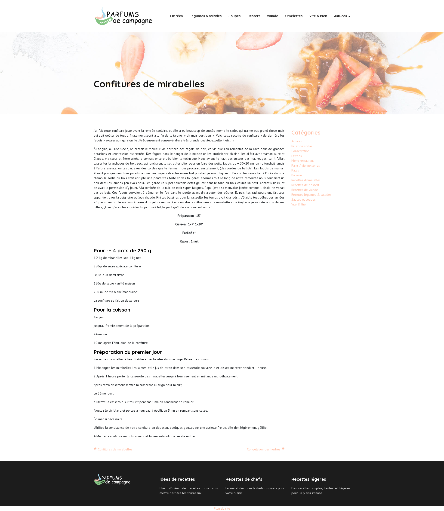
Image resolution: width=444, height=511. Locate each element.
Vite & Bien (318, 16)
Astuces (340, 16)
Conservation (300, 151)
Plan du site (222, 508)
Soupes (234, 16)
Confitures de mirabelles (115, 449)
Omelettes (293, 16)
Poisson (296, 175)
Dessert (253, 16)
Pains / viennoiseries (305, 165)
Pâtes (295, 170)
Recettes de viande (304, 190)
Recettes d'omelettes (306, 180)
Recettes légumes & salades (311, 195)
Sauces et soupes (303, 199)
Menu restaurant (302, 161)
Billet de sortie (301, 146)
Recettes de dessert (305, 185)
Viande (272, 16)
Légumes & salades (206, 16)
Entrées (176, 16)
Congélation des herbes (263, 449)
